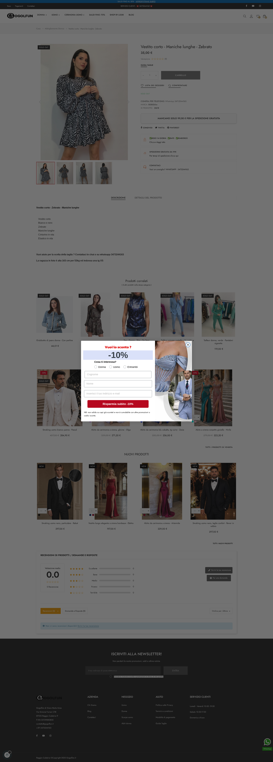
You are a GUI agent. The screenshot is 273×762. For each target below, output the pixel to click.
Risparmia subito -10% (118, 403)
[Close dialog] (188, 344)
